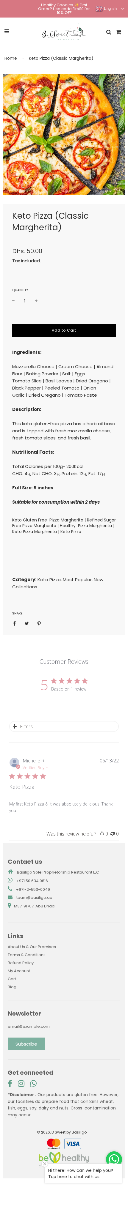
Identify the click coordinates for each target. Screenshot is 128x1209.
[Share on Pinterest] (39, 623)
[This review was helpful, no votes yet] (102, 833)
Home (10, 58)
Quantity (20, 290)
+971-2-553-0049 (33, 889)
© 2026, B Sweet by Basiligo (62, 1132)
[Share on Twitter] (26, 623)
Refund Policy (21, 963)
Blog (12, 987)
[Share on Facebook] (16, 623)
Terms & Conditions (27, 955)
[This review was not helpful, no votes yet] (112, 833)
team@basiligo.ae (34, 897)
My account (19, 971)
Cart (12, 979)
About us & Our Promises (32, 947)
